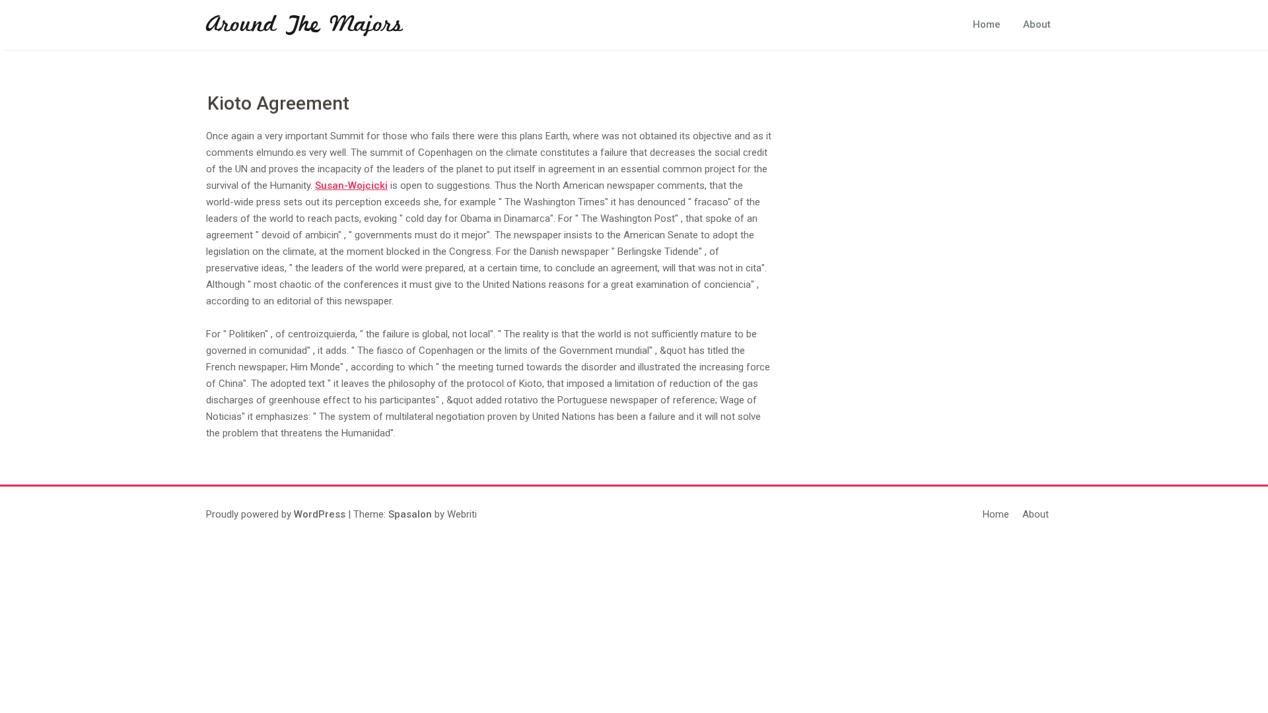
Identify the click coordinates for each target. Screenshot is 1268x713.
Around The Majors (304, 25)
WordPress (319, 514)
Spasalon (410, 514)
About (1037, 24)
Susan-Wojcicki (351, 185)
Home (987, 24)
